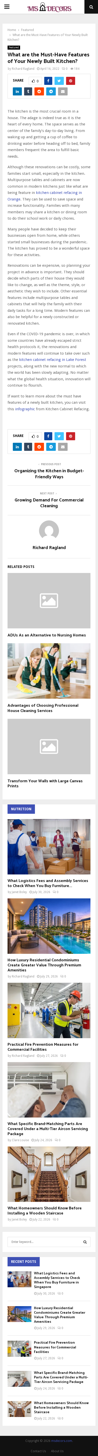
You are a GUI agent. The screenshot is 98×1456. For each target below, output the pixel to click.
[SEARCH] (85, 1242)
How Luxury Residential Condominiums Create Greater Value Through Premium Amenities (44, 965)
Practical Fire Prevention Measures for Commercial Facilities (43, 1047)
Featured (14, 47)
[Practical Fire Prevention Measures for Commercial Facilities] (49, 1010)
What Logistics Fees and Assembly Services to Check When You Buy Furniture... (48, 883)
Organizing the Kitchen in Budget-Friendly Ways (49, 474)
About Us (57, 1451)
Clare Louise (20, 1140)
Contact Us (38, 1451)
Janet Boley (19, 892)
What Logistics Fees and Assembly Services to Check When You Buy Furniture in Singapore (57, 1280)
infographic (25, 409)
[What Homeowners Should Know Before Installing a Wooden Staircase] (49, 1174)
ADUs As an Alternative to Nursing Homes (47, 635)
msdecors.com (61, 1441)
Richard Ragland (23, 69)
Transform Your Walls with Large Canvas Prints (45, 784)
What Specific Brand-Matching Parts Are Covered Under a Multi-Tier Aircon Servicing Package (48, 1129)
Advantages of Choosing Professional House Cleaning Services (43, 708)
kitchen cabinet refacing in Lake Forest (52, 359)
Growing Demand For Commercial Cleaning (49, 503)
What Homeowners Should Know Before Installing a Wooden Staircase (45, 1211)
